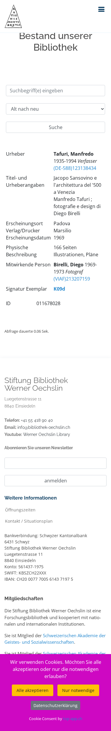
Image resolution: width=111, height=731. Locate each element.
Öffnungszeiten (20, 509)
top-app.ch (72, 718)
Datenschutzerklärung (55, 705)
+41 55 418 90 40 (37, 420)
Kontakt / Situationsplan (29, 520)
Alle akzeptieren (33, 690)
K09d (59, 289)
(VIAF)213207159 (72, 279)
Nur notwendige (78, 690)
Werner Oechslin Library (46, 434)
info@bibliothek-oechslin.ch (43, 427)
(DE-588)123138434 (75, 168)
